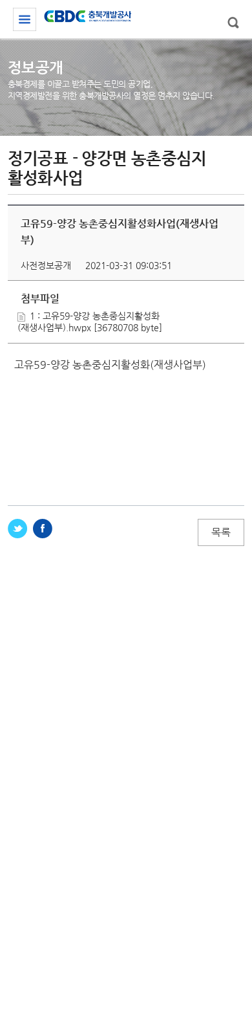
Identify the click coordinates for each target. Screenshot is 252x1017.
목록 (221, 532)
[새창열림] (17, 528)
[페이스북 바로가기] (42, 528)
